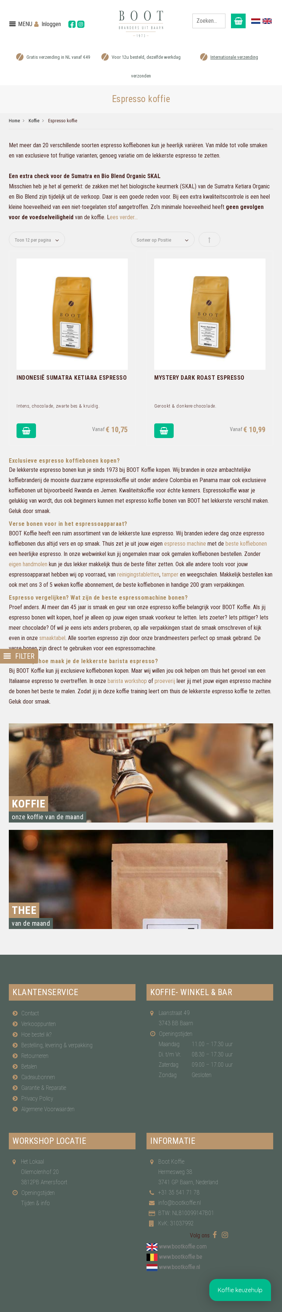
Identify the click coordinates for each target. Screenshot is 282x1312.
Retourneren (34, 1055)
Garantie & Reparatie (43, 1087)
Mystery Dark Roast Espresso (199, 377)
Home (14, 120)
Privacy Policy (37, 1098)
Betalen (29, 1066)
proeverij (165, 680)
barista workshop (127, 680)
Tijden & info (35, 1203)
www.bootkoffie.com (183, 1246)
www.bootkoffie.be (180, 1256)
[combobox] (208, 21)
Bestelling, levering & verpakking (57, 1045)
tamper (170, 574)
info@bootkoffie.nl (179, 1202)
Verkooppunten (38, 1023)
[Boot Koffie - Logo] (141, 24)
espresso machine (185, 543)
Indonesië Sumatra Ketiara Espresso (72, 377)
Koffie (34, 120)
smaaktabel (52, 638)
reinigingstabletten (138, 574)
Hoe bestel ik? (36, 1034)
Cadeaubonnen (38, 1077)
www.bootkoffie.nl (179, 1267)
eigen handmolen (28, 564)
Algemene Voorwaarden (48, 1109)
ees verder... (124, 217)
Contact (30, 1013)
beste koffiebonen (246, 543)
